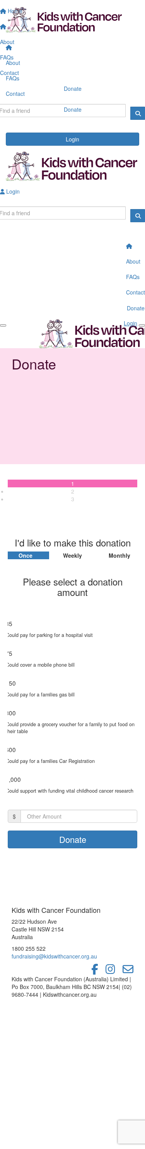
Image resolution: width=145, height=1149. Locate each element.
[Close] (142, 325)
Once (25, 555)
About (13, 62)
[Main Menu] (3, 325)
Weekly (72, 555)
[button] (72, 631)
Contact (15, 93)
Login (72, 139)
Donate (73, 109)
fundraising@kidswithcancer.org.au (54, 956)
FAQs (12, 78)
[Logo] (72, 20)
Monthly (119, 555)
